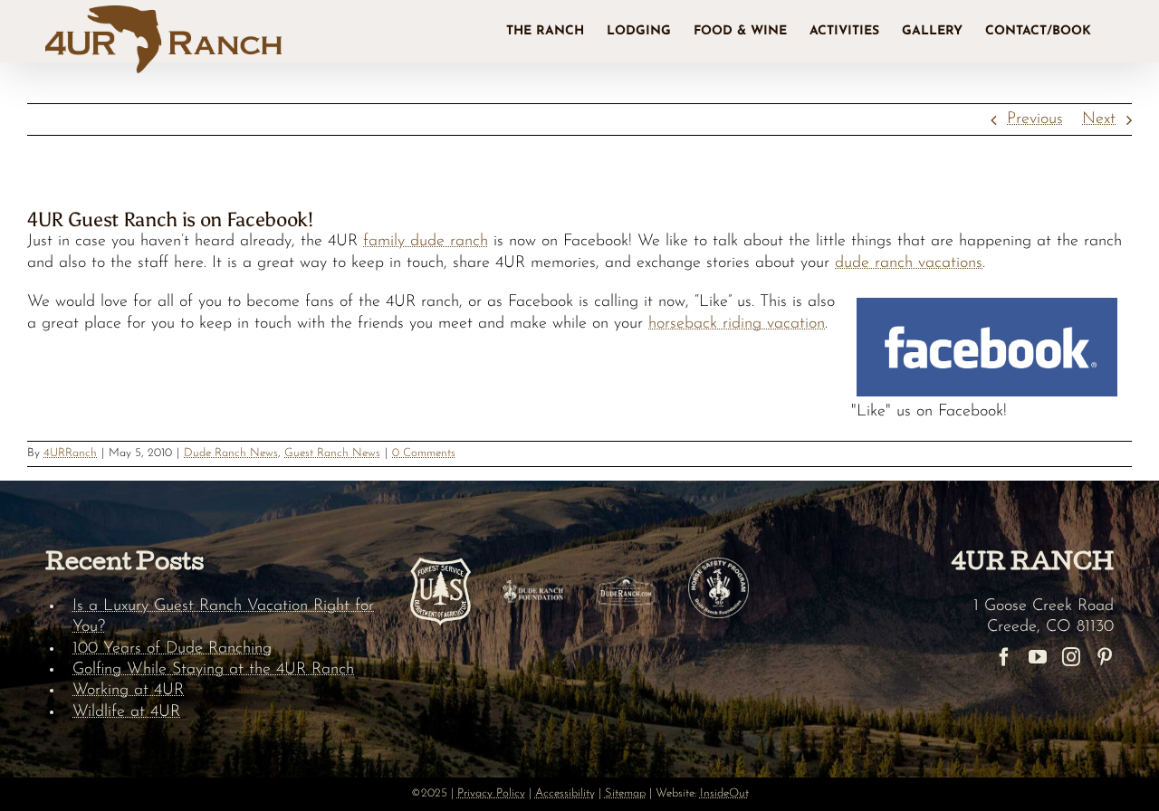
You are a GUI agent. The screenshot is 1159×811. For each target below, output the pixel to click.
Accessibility (565, 793)
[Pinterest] (1105, 657)
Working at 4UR (128, 690)
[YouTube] (1038, 657)
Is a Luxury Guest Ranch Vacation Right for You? (223, 616)
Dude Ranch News (231, 453)
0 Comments (423, 453)
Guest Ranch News (332, 453)
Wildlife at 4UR (126, 712)
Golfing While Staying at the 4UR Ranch (213, 670)
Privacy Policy (491, 793)
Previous (1035, 119)
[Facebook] (1004, 657)
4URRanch (70, 453)
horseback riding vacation (736, 324)
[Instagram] (1071, 657)
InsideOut (724, 793)
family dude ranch (425, 242)
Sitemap (625, 793)
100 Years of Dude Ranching (172, 649)
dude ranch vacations (908, 263)
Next (1099, 119)
